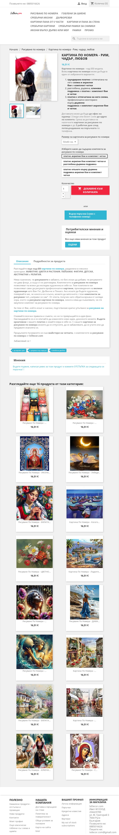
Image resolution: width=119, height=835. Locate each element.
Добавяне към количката (90, 190)
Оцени (72, 244)
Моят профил (16, 821)
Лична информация (72, 803)
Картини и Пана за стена (83, 21)
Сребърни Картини (42, 26)
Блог (38, 831)
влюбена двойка (58, 350)
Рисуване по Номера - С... (84, 770)
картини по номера (53, 268)
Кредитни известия (71, 811)
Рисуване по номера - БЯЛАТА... (34, 522)
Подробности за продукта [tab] (49, 261)
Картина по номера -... (84, 670)
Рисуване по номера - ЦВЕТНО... (34, 571)
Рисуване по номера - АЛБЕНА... (34, 770)
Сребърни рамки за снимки (76, 26)
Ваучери (66, 818)
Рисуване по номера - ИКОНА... (34, 472)
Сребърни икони (41, 17)
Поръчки (66, 807)
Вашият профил (72, 799)
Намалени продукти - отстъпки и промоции (20, 807)
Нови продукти (16, 813)
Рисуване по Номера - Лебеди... (84, 472)
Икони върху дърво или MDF (49, 30)
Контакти (14, 817)
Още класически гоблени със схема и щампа (19, 828)
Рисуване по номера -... (34, 423)
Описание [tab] (22, 261)
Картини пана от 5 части (46, 21)
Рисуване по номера (44, 13)
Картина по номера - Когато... (84, 522)
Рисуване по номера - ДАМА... (84, 621)
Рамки (76, 30)
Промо (89, 30)
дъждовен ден (19, 350)
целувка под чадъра (38, 350)
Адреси (65, 815)
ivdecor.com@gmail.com (102, 832)
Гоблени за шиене (74, 13)
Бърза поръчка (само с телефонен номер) (82, 215)
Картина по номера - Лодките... (85, 571)
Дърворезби (64, 17)
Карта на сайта (43, 827)
